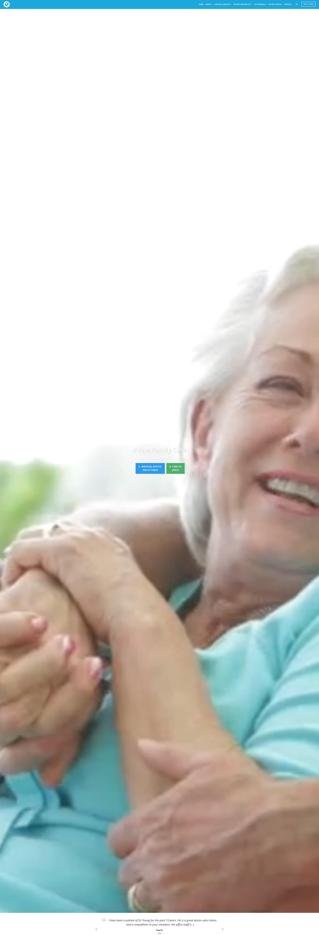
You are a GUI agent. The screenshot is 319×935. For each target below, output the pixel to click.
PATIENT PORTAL (275, 4)
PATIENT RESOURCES (242, 4)
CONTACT (288, 4)
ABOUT (208, 4)
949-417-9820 (308, 4)
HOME (201, 4)
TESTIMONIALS (260, 4)
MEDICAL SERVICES (222, 4)
